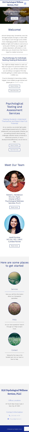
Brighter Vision (18, 429)
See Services (14, 90)
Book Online (14, 86)
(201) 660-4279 (15, 415)
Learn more (14, 18)
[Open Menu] (25, 3)
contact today (18, 82)
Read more (14, 207)
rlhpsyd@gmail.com (15, 419)
